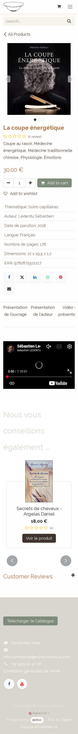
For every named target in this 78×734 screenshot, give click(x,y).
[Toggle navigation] (70, 7)
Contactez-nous (26, 642)
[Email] (9, 289)
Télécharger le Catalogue (30, 621)
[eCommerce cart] (59, 6)
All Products (19, 34)
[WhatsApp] (47, 277)
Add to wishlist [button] (23, 193)
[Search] (69, 21)
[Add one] (30, 182)
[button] (6, 79)
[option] (39, 507)
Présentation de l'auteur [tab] (43, 311)
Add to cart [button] (57, 183)
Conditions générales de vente (31, 671)
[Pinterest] (60, 277)
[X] (22, 277)
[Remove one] (8, 182)
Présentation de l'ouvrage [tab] (15, 311)
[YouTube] (22, 684)
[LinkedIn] (35, 277)
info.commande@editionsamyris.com (37, 657)
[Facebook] (9, 277)
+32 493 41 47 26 (26, 664)
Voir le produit (39, 538)
